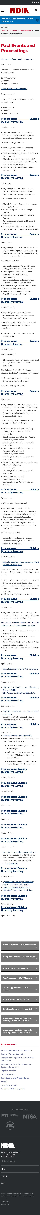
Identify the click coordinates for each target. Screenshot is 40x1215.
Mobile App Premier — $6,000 (16, 988)
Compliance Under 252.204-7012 (16, 887)
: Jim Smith (17, 735)
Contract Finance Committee (13, 1054)
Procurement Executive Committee (16, 1050)
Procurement (26, 30)
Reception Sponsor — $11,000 (19, 956)
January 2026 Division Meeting (14, 89)
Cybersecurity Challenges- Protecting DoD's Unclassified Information (18, 883)
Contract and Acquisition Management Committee (17, 1059)
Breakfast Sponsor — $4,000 (17, 1009)
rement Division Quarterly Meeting (14, 908)
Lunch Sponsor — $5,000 (16, 999)
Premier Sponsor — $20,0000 (19, 944)
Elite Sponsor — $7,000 (15, 968)
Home (3, 30)
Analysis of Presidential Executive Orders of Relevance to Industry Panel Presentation (20, 624)
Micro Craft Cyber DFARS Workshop (18, 890)
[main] (20, 569)
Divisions (13, 30)
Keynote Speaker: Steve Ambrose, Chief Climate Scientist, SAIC (21, 563)
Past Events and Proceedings (20, 32)
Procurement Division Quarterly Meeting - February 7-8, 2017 (17, 1019)
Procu (4, 907)
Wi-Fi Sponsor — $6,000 (17, 978)
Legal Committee (8, 1070)
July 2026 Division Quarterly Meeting (17, 59)
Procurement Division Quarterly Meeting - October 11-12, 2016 (17, 1031)
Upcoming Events (8, 1074)
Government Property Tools (13, 1088)
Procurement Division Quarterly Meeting (20, 120)
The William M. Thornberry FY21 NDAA (19, 693)
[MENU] (3, 10)
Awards (4, 1081)
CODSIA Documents (9, 1085)
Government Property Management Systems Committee (16, 1065)
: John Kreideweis (19, 852)
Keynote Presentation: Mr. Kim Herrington (20, 669)
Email (6, 27)
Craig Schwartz (11, 863)
